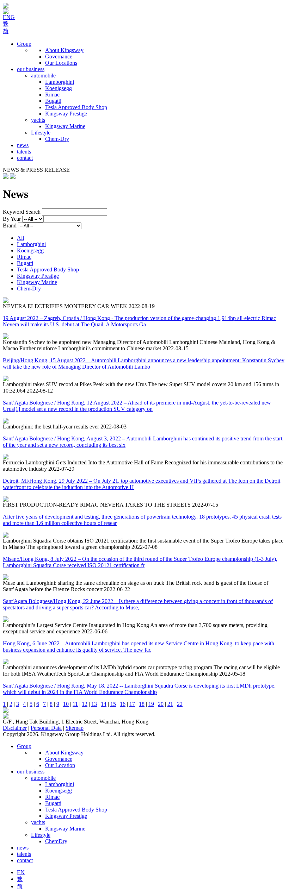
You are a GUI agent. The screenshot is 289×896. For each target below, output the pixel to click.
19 (151, 704)
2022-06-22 (117, 589)
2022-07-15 (205, 505)
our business (30, 69)
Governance (58, 56)
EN (21, 872)
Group (24, 44)
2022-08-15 (175, 348)
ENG (9, 17)
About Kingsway (64, 50)
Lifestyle (40, 133)
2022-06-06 (94, 631)
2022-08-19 (142, 306)
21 (170, 704)
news (23, 145)
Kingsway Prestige (66, 114)
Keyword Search (22, 212)
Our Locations (61, 63)
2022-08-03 (113, 427)
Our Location (60, 765)
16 (122, 704)
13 (94, 704)
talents (24, 152)
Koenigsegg (58, 88)
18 (141, 704)
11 (75, 704)
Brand (10, 225)
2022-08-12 (40, 391)
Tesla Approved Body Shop (76, 107)
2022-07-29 (61, 469)
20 (161, 704)
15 (113, 704)
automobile (43, 76)
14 (103, 704)
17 (132, 704)
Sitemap (75, 728)
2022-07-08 (144, 547)
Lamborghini (59, 82)
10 (66, 704)
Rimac (52, 95)
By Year (12, 219)
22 (180, 704)
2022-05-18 (232, 674)
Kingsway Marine (65, 126)
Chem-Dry (57, 139)
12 (84, 704)
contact (25, 158)
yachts (38, 120)
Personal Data (46, 728)
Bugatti (53, 101)
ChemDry (56, 841)
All (20, 238)
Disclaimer (15, 728)
